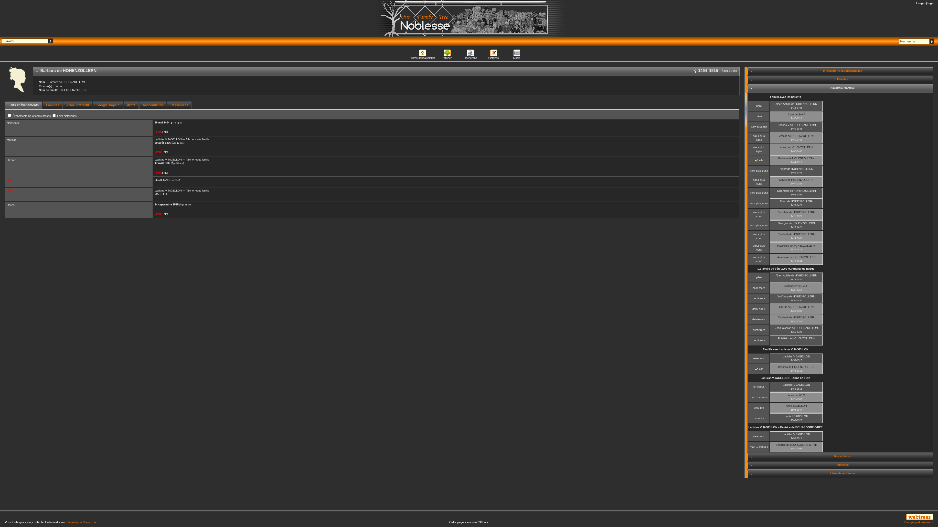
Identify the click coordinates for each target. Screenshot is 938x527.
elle (760, 160)
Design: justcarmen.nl (918, 522)
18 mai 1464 (162, 122)
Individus (843, 464)
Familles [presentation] (52, 105)
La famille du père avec (785, 268)
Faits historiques (66, 115)
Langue (921, 3)
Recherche (470, 57)
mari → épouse (759, 397)
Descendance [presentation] (153, 105)
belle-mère (759, 287)
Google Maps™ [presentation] (108, 105)
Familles (842, 79)
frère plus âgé (759, 126)
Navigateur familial (842, 87)
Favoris (9, 41)
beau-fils (759, 418)
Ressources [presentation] (179, 105)
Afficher (447, 57)
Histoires (493, 57)
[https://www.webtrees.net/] (781, 517)
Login (930, 3)
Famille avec (785, 349)
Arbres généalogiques (423, 57)
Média (516, 57)
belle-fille (759, 407)
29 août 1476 (163, 142)
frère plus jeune (759, 170)
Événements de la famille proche (32, 115)
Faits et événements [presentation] (24, 105)
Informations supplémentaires (842, 70)
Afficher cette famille (197, 139)
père (759, 105)
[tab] (386, 71)
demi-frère (759, 298)
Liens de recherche (842, 473)
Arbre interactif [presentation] (77, 105)
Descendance (842, 456)
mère (759, 116)
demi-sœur (758, 308)
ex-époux (759, 358)
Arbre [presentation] (131, 105)
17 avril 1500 (162, 163)
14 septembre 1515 (167, 204)
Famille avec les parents (785, 96)
